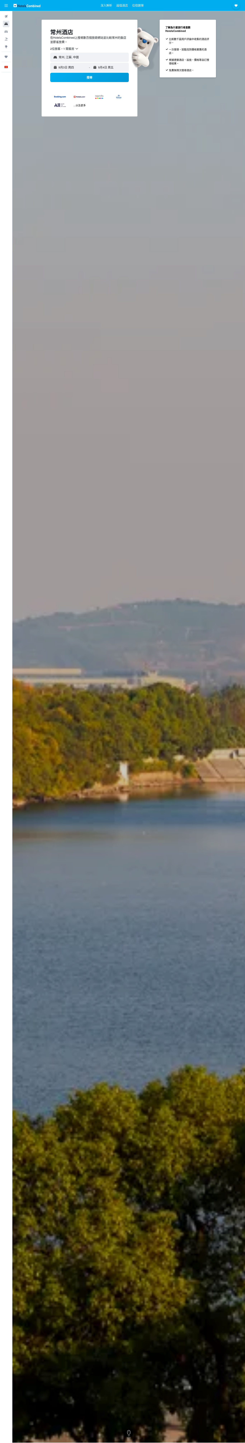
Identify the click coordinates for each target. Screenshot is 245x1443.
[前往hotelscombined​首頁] (27, 5)
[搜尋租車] (6, 31)
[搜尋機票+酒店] (6, 39)
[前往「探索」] (6, 46)
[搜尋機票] (6, 16)
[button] (6, 5)
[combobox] (64, 49)
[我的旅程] (6, 56)
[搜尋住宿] (6, 24)
